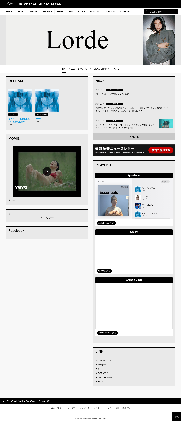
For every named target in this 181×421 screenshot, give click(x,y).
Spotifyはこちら (104, 271)
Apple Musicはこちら (106, 223)
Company (125, 11)
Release (47, 11)
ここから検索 (146, 11)
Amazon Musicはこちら (107, 333)
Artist (21, 11)
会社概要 (71, 408)
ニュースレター (57, 408)
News (60, 11)
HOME (9, 11)
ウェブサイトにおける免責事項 (118, 408)
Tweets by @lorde (47, 218)
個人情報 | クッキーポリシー (90, 408)
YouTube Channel (105, 377)
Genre (33, 11)
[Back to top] (176, 416)
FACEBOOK (103, 373)
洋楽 (48, 401)
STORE (81, 11)
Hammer (14, 200)
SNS (71, 11)
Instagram (102, 365)
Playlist (95, 11)
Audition (110, 11)
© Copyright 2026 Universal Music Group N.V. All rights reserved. (90, 418)
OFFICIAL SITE (104, 361)
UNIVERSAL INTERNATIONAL (23, 401)
